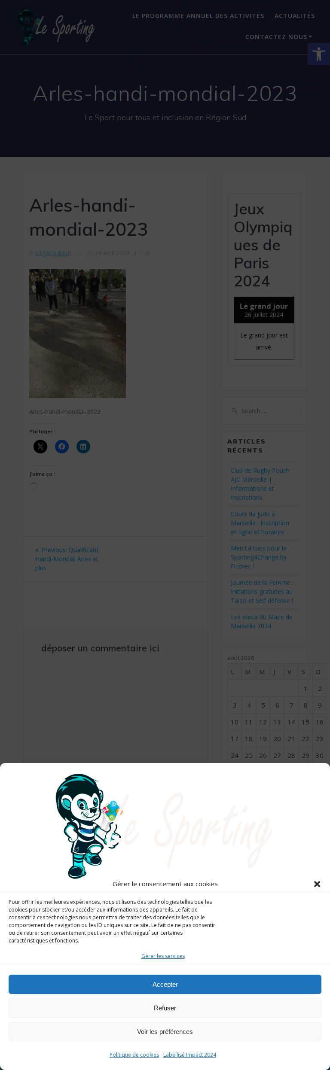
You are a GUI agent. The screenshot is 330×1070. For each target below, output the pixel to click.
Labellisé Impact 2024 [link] (189, 1054)
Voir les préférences (165, 1031)
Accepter (165, 984)
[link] (165, 826)
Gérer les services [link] (163, 956)
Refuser (165, 1008)
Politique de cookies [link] (134, 1054)
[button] (317, 884)
